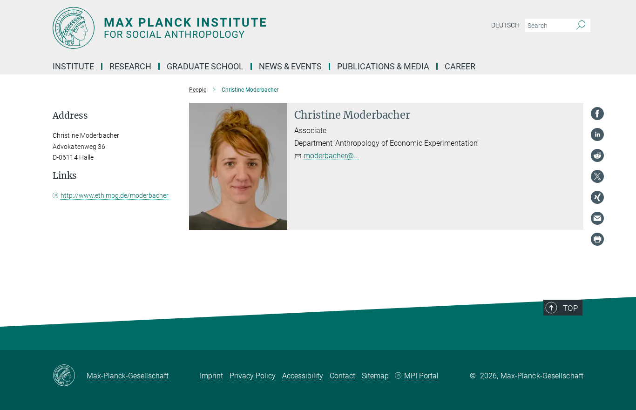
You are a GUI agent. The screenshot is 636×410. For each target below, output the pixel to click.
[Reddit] (597, 155)
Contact (342, 375)
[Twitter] (597, 176)
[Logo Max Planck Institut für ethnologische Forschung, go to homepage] (227, 28)
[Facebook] (597, 114)
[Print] (597, 239)
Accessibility (302, 375)
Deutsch (505, 25)
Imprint (211, 375)
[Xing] (597, 197)
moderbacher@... (331, 155)
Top (570, 308)
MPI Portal (421, 375)
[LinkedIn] (597, 134)
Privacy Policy (253, 375)
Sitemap (375, 375)
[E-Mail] (597, 218)
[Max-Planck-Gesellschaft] (70, 376)
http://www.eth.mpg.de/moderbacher (115, 195)
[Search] (580, 25)
